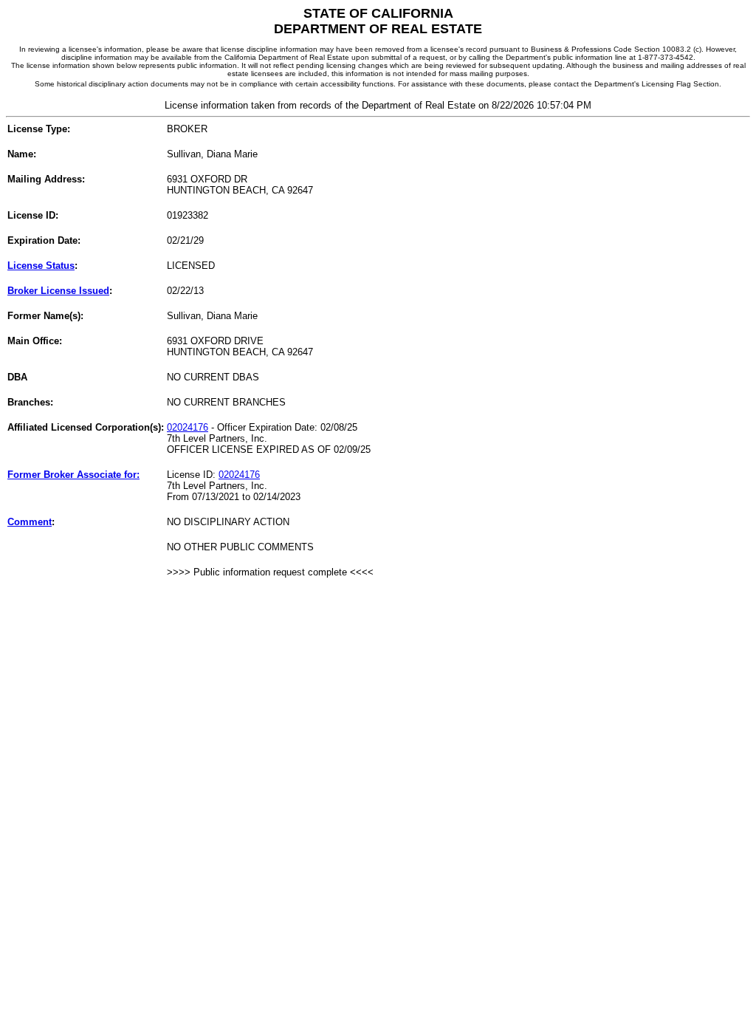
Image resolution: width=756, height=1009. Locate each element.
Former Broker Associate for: (73, 474)
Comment (29, 521)
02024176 (187, 427)
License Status (41, 265)
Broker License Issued (58, 290)
